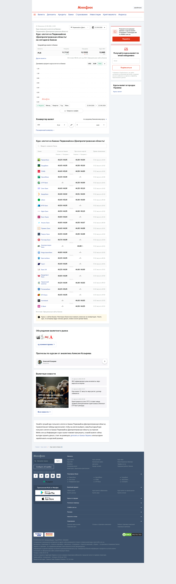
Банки (71, 14)
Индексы (122, 14)
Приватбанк (45, 160)
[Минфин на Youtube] (58, 476)
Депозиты (51, 14)
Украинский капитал (45, 283)
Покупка (58, 154)
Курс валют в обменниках (99, 490)
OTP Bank (44, 183)
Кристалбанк (45, 258)
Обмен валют (71, 490)
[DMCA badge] (132, 535)
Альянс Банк (45, 222)
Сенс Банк (44, 188)
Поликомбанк (45, 289)
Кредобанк (44, 194)
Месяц (48, 105)
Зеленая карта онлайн (73, 524)
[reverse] (71, 124)
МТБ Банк (44, 205)
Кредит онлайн (96, 466)
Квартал (55, 105)
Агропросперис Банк (46, 246)
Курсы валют (117, 91)
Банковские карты (97, 462)
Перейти (126, 39)
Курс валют (70, 459)
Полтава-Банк (45, 240)
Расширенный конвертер (44, 130)
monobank (44, 300)
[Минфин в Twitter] (47, 476)
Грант (43, 264)
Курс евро (120, 459)
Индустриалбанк (46, 252)
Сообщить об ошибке (43, 467)
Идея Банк (44, 211)
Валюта (41, 14)
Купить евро (95, 493)
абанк (43, 200)
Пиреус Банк (45, 234)
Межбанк (70, 464)
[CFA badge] (59, 534)
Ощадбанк (44, 165)
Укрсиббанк (45, 177)
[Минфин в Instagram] (53, 476)
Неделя (41, 105)
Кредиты (62, 14)
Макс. (67, 105)
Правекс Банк (45, 228)
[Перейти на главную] (88, 7)
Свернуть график (72, 111)
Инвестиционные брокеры (125, 462)
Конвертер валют (72, 466)
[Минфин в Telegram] (41, 476)
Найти (58, 461)
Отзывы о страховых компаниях (101, 524)
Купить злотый (122, 493)
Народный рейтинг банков (125, 466)
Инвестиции (95, 14)
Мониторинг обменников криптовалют (78, 468)
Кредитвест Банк (45, 276)
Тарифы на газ (122, 464)
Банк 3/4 (44, 269)
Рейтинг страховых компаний (126, 524)
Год (61, 105)
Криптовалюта (109, 14)
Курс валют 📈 (45, 447)
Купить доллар (71, 493)
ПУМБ (43, 171)
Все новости (43, 412)
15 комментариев (45, 344)
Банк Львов (45, 217)
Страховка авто (71, 526)
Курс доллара (96, 459)
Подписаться (126, 68)
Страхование (82, 14)
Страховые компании (124, 526)
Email (115, 61)
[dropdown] (105, 63)
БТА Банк (44, 295)
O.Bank (43, 306)
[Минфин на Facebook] (36, 476)
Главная (37, 447)
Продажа (65, 154)
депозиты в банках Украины (81, 435)
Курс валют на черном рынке (126, 490)
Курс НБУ (70, 462)
